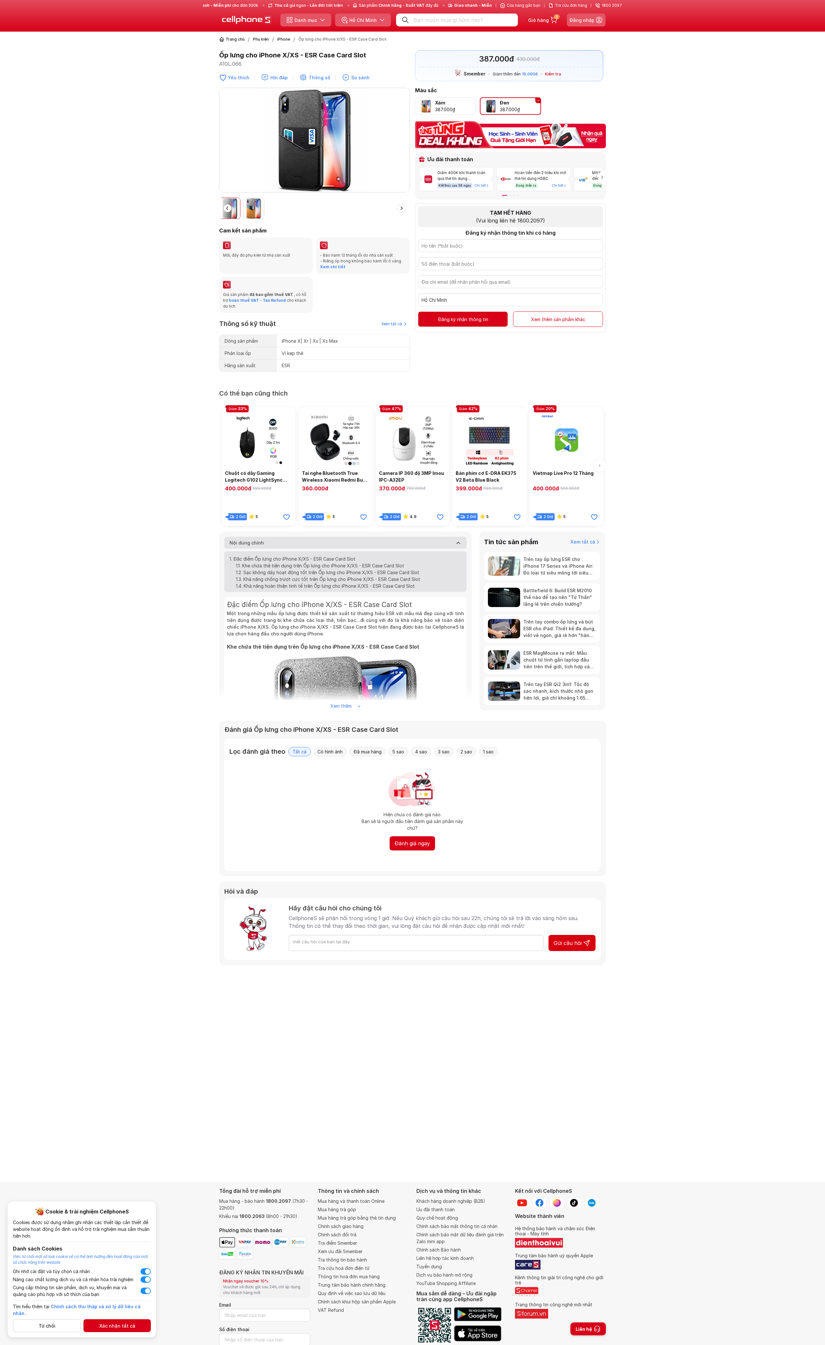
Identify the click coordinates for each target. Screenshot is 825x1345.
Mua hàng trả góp (337, 1209)
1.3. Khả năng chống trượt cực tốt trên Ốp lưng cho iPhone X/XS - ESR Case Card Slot (328, 579)
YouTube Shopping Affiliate (446, 1283)
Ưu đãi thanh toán (435, 1209)
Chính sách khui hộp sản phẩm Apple (357, 1301)
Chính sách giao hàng (341, 1226)
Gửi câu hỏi (568, 943)
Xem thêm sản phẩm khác (558, 319)
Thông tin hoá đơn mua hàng (349, 1276)
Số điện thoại (234, 1329)
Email (225, 1305)
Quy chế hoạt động (437, 1218)
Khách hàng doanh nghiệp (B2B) (450, 1201)
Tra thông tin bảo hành (342, 1259)
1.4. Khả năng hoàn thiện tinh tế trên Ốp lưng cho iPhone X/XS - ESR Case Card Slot (325, 586)
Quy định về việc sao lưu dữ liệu (351, 1293)
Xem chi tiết (332, 266)
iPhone (283, 39)
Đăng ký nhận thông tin (463, 319)
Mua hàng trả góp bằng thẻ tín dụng (357, 1218)
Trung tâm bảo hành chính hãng (351, 1285)
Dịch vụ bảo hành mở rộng (444, 1275)
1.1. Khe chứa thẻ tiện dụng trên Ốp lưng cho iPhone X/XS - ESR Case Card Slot (320, 565)
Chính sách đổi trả (337, 1234)
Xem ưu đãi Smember (340, 1251)
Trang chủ (235, 39)
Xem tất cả (391, 323)
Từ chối (47, 1326)
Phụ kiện (261, 39)
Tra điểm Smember (337, 1243)
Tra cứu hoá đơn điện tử (344, 1268)
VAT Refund (331, 1310)
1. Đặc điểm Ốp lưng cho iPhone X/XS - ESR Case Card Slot (292, 559)
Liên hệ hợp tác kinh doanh (445, 1258)
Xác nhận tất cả (117, 1326)
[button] (405, 142)
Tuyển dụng (429, 1266)
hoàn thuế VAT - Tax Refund (257, 300)
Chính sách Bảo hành (438, 1249)
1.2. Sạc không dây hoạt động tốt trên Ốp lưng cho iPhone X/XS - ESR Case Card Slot (327, 572)
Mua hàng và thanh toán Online (351, 1201)
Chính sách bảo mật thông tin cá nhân (457, 1226)
